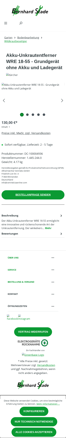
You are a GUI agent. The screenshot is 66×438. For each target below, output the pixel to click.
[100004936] (33, 100)
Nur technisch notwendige (34, 421)
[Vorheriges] (4, 100)
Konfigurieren (33, 411)
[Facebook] (12, 317)
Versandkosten (46, 365)
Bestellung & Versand (21, 281)
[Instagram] (24, 317)
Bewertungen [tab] (10, 233)
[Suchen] (20, 23)
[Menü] (5, 23)
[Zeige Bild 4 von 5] (38, 114)
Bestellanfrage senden (33, 194)
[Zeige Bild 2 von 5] (27, 114)
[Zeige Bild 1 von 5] (22, 114)
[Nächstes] (62, 100)
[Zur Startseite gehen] (30, 10)
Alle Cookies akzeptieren (34, 432)
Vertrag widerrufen (33, 332)
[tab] (32, 222)
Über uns (13, 257)
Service (12, 269)
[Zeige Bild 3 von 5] (33, 114)
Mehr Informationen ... (48, 403)
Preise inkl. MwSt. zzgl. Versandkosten (26, 133)
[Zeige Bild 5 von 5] (44, 114)
